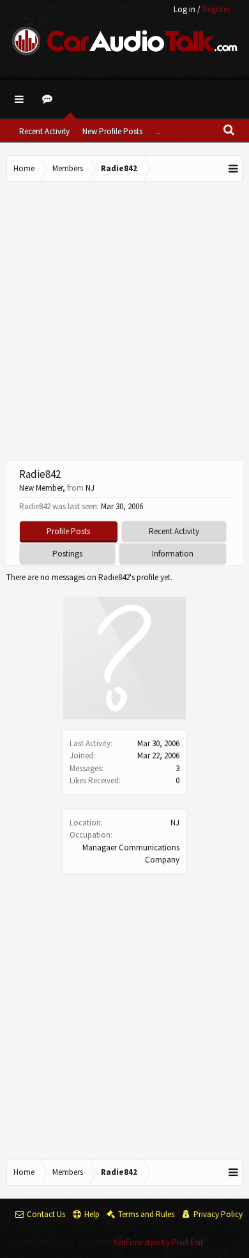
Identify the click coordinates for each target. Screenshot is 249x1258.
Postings (67, 553)
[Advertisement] (124, 319)
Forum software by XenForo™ (61, 1242)
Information (172, 553)
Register (216, 9)
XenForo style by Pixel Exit (158, 1242)
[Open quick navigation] (234, 168)
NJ (174, 822)
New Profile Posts (112, 131)
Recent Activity (44, 131)
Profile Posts (68, 531)
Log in (184, 9)
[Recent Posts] (49, 99)
